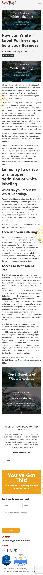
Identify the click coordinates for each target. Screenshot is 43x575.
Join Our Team (8, 569)
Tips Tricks (8, 56)
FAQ (30, 569)
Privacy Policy (21, 569)
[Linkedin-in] (3, 550)
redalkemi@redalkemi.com (16, 540)
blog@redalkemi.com (21, 452)
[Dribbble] (15, 550)
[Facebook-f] (7, 550)
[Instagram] (11, 550)
